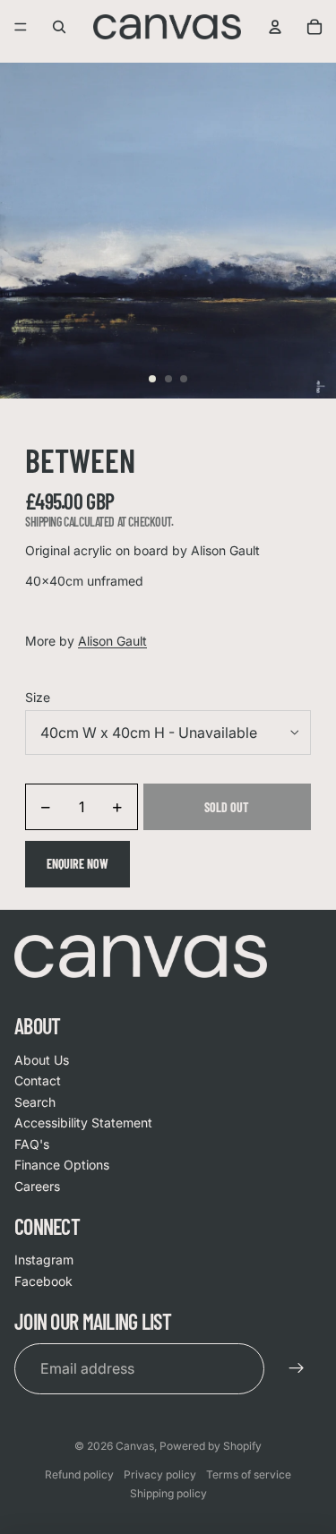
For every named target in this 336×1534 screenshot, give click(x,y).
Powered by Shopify (210, 1446)
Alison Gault (112, 640)
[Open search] (59, 27)
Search (35, 1102)
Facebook (43, 1281)
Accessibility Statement (83, 1122)
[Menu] (20, 26)
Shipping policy (168, 1493)
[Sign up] (296, 1368)
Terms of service (248, 1474)
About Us (41, 1059)
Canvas (135, 1446)
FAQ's (31, 1144)
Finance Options (61, 1164)
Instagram (43, 1259)
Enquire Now (77, 863)
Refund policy (79, 1474)
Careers (37, 1186)
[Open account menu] (275, 27)
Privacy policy (160, 1474)
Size (37, 697)
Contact (37, 1080)
